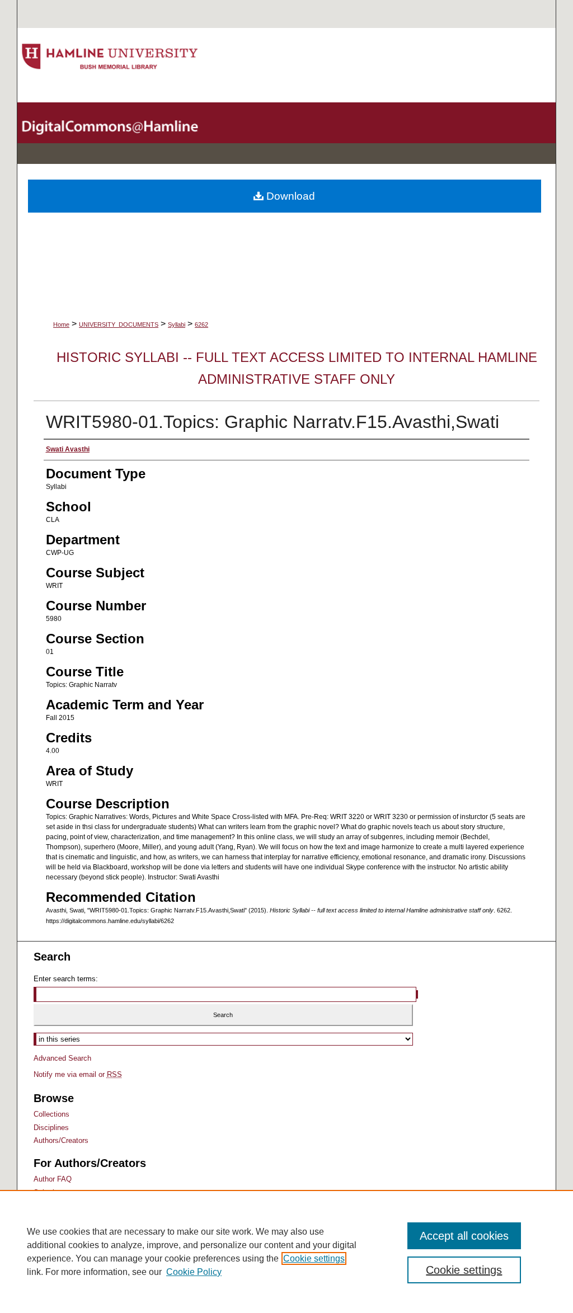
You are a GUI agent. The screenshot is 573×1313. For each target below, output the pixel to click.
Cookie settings (314, 1258)
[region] (286, 1251)
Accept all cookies (464, 1236)
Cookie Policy (194, 1272)
